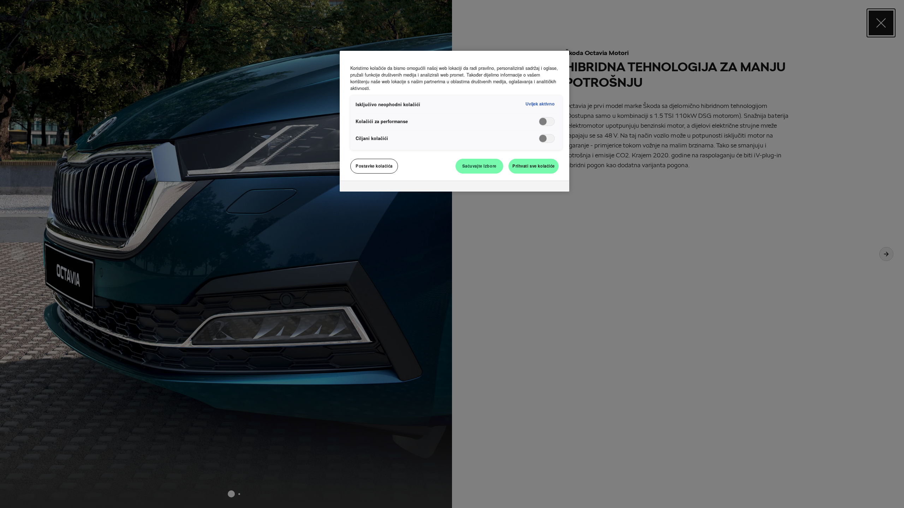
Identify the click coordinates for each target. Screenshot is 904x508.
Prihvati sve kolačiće (533, 166)
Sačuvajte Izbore (479, 166)
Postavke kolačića (374, 166)
